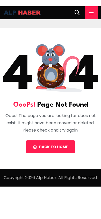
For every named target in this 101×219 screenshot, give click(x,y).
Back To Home (53, 146)
